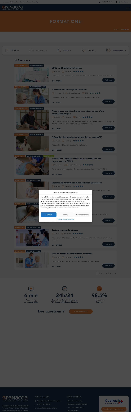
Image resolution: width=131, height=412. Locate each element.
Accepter (49, 215)
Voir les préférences (82, 215)
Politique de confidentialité (65, 219)
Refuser (65, 215)
